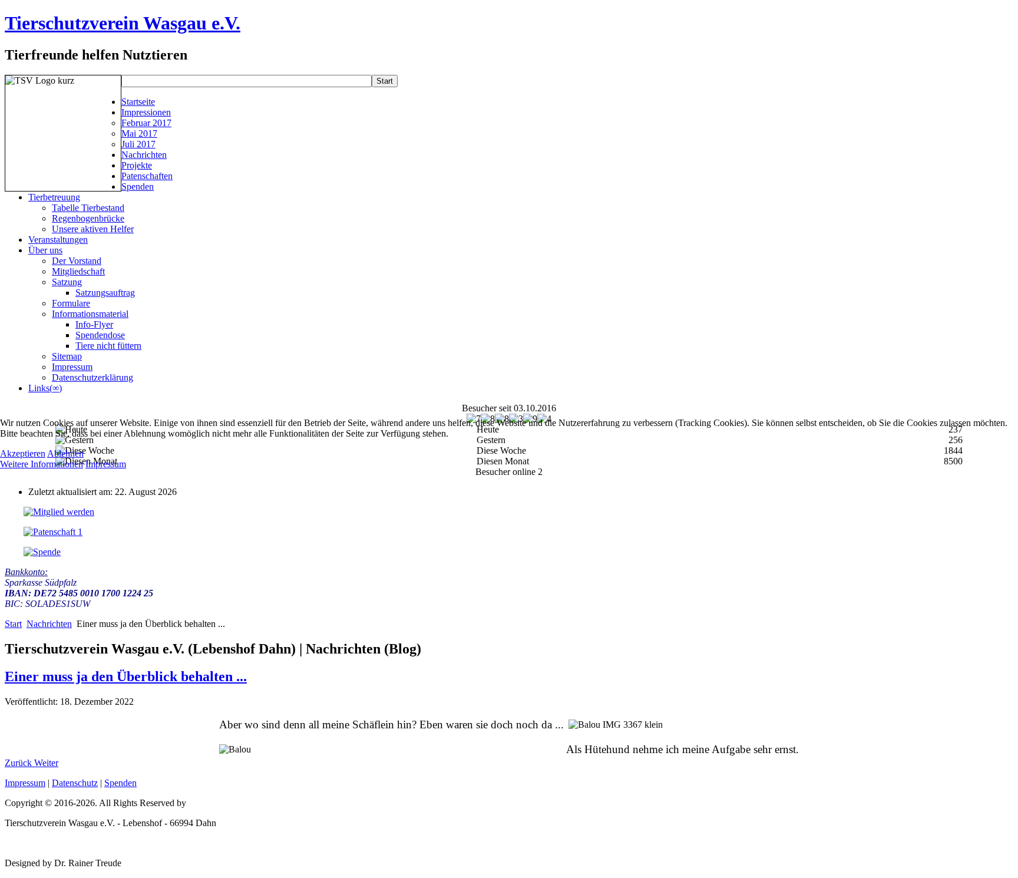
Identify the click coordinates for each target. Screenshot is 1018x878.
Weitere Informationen (41, 464)
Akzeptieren (22, 453)
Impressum (105, 464)
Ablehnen (65, 453)
